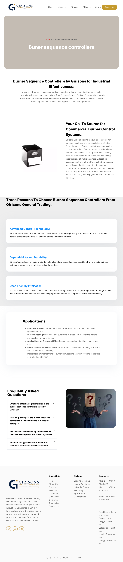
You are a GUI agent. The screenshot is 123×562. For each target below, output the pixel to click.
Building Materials (82, 481)
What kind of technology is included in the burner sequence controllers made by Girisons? (29, 407)
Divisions (74, 7)
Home (50, 7)
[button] (32, 407)
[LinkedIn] (21, 528)
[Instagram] (8, 528)
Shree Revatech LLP (73, 558)
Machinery (78, 490)
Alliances (86, 7)
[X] (15, 528)
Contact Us (54, 506)
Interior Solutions (81, 484)
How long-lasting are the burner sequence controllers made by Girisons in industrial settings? (30, 420)
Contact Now (109, 7)
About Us (62, 7)
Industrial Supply (81, 487)
